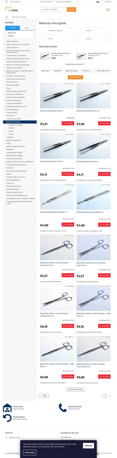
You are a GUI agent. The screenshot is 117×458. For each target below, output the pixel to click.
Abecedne (86, 71)
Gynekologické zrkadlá (14, 152)
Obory (27, 28)
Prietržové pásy (11, 113)
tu (63, 446)
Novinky (10, 36)
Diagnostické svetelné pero (15, 79)
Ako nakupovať (46, 2)
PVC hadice (10, 168)
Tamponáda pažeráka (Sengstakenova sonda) (19, 202)
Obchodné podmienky (63, 2)
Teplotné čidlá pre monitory (15, 177)
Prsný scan (10, 183)
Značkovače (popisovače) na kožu (18, 59)
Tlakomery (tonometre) (14, 68)
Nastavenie (29, 452)
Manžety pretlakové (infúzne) (16, 62)
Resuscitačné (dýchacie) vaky (16, 171)
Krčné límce (10, 116)
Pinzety (11, 134)
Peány (11, 131)
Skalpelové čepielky (16, 125)
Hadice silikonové (12, 41)
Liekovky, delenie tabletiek (15, 97)
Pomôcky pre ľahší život (14, 94)
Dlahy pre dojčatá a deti (14, 192)
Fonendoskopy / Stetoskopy (16, 55)
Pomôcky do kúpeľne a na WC (16, 106)
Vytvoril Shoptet (106, 453)
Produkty (12, 28)
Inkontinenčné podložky (14, 156)
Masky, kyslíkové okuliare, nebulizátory (19, 162)
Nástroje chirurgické (13, 122)
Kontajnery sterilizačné (14, 159)
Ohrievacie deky (12, 82)
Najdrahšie (57, 71)
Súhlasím (88, 445)
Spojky (8, 174)
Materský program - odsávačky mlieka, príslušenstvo (19, 72)
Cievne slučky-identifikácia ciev (17, 195)
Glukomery (10, 149)
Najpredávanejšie (72, 71)
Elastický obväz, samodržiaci (16, 91)
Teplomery (10, 137)
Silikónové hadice (12, 47)
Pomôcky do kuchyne (13, 100)
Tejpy (8, 88)
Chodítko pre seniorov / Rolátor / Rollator (20, 198)
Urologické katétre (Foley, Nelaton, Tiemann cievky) (18, 52)
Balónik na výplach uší (13, 140)
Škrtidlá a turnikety (12, 85)
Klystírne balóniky (12, 110)
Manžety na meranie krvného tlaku (18, 65)
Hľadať (71, 9)
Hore (45, 396)
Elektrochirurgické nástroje (15, 146)
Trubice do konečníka (13, 119)
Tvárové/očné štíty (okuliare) (16, 165)
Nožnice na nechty (12, 189)
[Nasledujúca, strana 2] (105, 396)
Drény (8, 143)
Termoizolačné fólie (13, 180)
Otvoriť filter (75, 77)
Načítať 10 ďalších (75, 389)
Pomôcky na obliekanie (14, 103)
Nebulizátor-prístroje (13, 186)
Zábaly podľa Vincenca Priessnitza (18, 44)
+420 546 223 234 (14, 437)
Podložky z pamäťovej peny (15, 76)
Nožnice (11, 128)
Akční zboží (12, 33)
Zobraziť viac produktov (74, 64)
